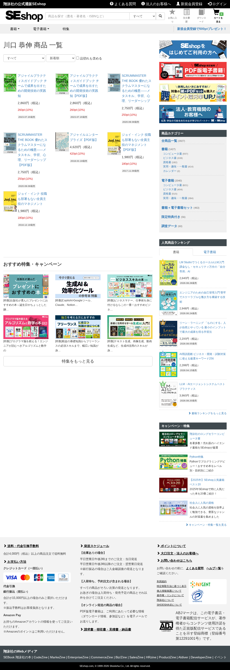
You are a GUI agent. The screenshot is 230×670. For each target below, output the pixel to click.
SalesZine (136, 657)
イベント (220, 657)
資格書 (170, 162)
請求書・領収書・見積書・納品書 (107, 629)
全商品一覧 (169, 140)
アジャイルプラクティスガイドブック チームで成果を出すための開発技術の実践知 (32, 86)
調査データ (169, 226)
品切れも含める (90, 58)
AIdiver (183, 657)
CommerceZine (102, 657)
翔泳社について (165, 600)
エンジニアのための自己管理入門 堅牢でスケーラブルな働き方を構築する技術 (202, 297)
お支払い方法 (16, 561)
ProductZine (167, 657)
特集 (66, 29)
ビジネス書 (173, 158)
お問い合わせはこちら (176, 560)
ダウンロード (201, 20)
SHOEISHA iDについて (169, 604)
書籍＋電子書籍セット (177, 207)
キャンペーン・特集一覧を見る (207, 524)
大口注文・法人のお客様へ (179, 553)
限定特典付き (170, 217)
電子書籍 (167, 180)
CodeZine (41, 657)
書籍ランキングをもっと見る (209, 413)
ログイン (219, 4)
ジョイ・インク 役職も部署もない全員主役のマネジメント (32, 199)
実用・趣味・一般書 (178, 166)
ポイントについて (173, 546)
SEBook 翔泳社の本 (17, 657)
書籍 (164, 149)
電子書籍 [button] (39, 29)
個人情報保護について (169, 590)
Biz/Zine (121, 657)
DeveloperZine (201, 657)
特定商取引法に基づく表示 (171, 586)
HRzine (151, 657)
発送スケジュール (96, 546)
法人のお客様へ (158, 4)
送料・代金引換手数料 (23, 546)
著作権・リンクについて (170, 595)
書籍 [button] (13, 29)
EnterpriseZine (78, 657)
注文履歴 (186, 20)
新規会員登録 (191, 4)
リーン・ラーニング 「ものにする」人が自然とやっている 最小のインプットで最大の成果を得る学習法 (202, 327)
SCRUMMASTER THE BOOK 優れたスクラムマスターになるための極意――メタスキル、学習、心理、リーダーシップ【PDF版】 (32, 149)
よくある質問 (124, 4)
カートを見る (218, 18)
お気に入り (172, 20)
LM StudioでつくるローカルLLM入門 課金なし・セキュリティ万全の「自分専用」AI (202, 267)
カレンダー (171, 171)
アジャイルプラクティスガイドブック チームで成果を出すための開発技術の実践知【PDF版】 (84, 86)
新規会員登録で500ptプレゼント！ (202, 29)
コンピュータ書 (175, 153)
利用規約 (162, 581)
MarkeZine (57, 657)
